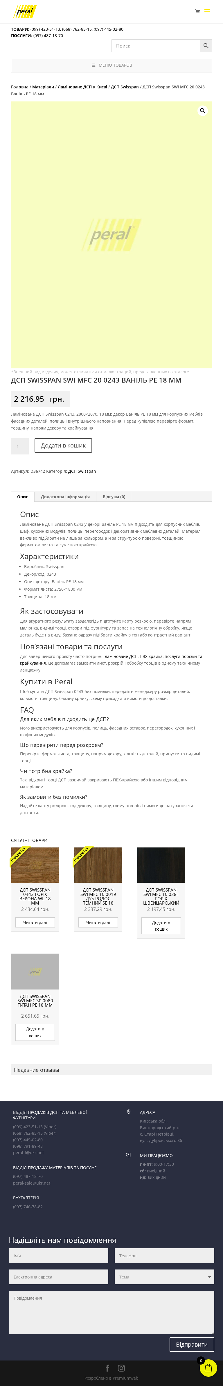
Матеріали (43, 87)
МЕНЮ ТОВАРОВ (115, 65)
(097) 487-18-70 (47, 35)
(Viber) (50, 1126)
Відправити (192, 1344)
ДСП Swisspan (125, 87)
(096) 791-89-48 (28, 1146)
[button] (202, 111)
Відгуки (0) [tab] (114, 496)
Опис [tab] (22, 496)
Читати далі (35, 922)
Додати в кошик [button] (161, 926)
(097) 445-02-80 (108, 29)
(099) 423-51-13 (44, 29)
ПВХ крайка (151, 656)
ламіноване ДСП (121, 656)
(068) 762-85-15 (77, 29)
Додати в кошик (63, 445)
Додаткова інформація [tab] (65, 496)
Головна (19, 87)
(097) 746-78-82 (28, 1206)
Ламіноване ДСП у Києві (82, 87)
